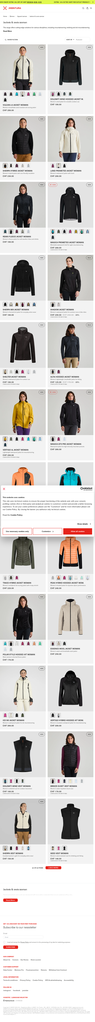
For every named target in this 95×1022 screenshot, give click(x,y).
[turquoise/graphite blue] (16, 94)
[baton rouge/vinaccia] (28, 94)
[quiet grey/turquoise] (58, 715)
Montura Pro (19, 970)
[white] (16, 643)
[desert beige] (22, 165)
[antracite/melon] (11, 94)
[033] (58, 643)
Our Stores (24, 960)
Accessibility (69, 980)
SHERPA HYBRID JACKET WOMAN (17, 170)
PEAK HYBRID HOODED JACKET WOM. (67, 583)
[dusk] (40, 94)
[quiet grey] (58, 304)
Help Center (7, 970)
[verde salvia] (58, 231)
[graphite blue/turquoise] (64, 94)
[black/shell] (64, 165)
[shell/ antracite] (22, 94)
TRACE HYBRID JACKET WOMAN (17, 583)
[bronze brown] (16, 304)
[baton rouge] (16, 231)
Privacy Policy (24, 942)
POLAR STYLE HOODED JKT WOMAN (19, 654)
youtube (25, 990)
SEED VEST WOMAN (59, 853)
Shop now (87, 2)
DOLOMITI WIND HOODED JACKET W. (66, 99)
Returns (44, 970)
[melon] (58, 577)
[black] (5, 99)
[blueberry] (52, 237)
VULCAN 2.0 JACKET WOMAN (15, 105)
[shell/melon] (58, 165)
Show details (82, 524)
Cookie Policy (16, 515)
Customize (46, 531)
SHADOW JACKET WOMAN (62, 309)
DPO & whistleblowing (53, 980)
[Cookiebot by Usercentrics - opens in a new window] (82, 489)
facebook (16, 990)
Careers (15, 960)
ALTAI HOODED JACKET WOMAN (64, 377)
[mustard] (76, 231)
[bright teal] (34, 94)
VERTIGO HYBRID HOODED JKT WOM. (67, 720)
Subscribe (10, 947)
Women (12, 16)
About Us (6, 960)
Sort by (69, 40)
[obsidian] (64, 643)
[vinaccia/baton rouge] (52, 165)
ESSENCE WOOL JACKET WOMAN (65, 648)
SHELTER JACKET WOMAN (14, 377)
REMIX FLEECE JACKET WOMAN (17, 236)
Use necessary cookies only (17, 531)
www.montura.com (78, 1007)
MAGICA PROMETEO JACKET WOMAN (67, 242)
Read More (7, 31)
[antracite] (11, 231)
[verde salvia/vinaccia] (11, 577)
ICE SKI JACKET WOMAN (13, 720)
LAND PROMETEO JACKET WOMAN (65, 170)
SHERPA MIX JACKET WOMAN (16, 309)
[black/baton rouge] (5, 94)
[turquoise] (52, 231)
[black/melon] (58, 94)
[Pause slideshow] (93, 2)
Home (5, 16)
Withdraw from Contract (58, 970)
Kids (32, 2)
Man (27, 2)
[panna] (11, 165)
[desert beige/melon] (52, 848)
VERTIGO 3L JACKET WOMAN (15, 450)
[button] (83, 8)
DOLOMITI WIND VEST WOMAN (17, 786)
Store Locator (36, 960)
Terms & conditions (10, 980)
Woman (22, 2)
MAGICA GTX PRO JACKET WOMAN (65, 444)
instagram (7, 990)
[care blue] (5, 231)
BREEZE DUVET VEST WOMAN (63, 786)
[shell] (22, 231)
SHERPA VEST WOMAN (13, 853)
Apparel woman (22, 16)
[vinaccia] (16, 165)
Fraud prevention (32, 970)
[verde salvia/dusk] (70, 94)
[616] (52, 643)
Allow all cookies (78, 531)
